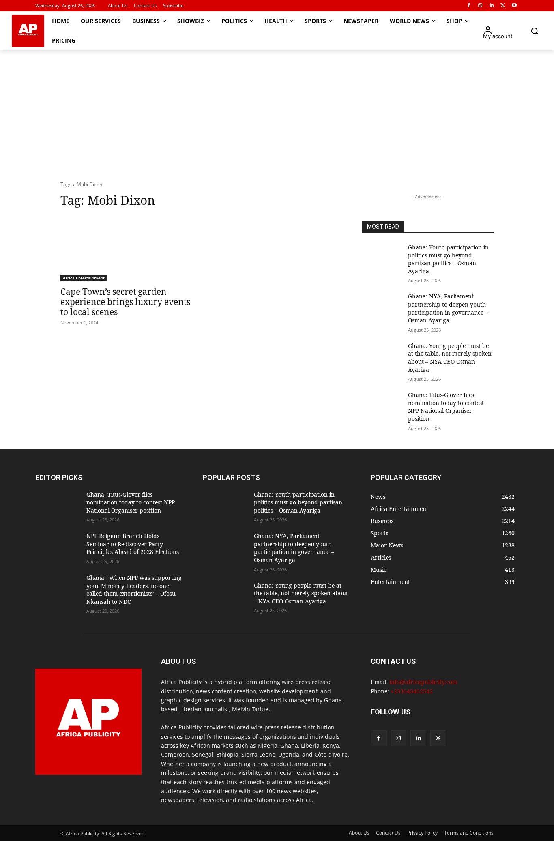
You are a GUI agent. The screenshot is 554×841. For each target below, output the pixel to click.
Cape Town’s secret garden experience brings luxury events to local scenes (125, 302)
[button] (534, 31)
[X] (502, 6)
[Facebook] (469, 6)
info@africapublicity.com (423, 682)
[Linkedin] (491, 6)
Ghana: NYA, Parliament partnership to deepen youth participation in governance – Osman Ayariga (448, 308)
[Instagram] (480, 6)
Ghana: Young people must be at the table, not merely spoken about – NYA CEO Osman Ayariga (450, 357)
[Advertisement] (277, 115)
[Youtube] (514, 6)
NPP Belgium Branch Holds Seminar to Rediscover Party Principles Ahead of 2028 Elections (132, 544)
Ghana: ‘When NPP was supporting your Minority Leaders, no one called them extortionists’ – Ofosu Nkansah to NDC (134, 589)
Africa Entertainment (84, 278)
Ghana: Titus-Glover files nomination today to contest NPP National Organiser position (446, 407)
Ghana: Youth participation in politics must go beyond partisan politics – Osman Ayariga (448, 259)
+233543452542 (412, 691)
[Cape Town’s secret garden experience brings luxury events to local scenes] (126, 248)
